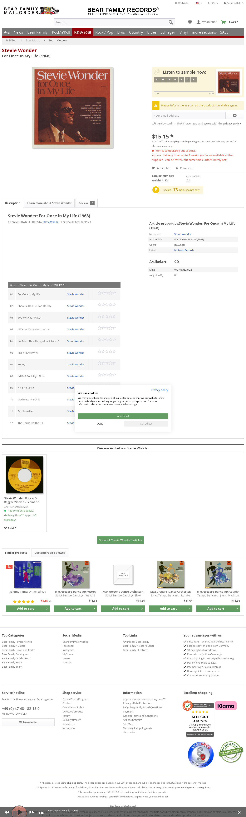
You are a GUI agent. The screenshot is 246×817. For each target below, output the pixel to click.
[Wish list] (190, 22)
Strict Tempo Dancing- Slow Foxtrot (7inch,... (123, 593)
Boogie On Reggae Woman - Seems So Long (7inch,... (21, 500)
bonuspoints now (189, 190)
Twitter (66, 658)
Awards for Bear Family (136, 641)
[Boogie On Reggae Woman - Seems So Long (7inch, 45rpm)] (24, 474)
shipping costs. (75, 782)
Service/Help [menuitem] (233, 3)
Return (66, 715)
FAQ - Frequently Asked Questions (142, 707)
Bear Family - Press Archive (17, 641)
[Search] (171, 22)
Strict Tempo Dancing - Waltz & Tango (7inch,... (75, 593)
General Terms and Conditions (140, 715)
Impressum (69, 728)
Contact (66, 703)
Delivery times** (71, 719)
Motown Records (184, 250)
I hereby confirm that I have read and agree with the (198, 123)
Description (12, 203)
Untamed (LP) (28, 591)
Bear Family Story (12, 662)
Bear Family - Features (135, 650)
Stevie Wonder (19, 50)
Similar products (16, 552)
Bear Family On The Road (16, 658)
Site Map (128, 724)
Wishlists (183, 3)
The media (129, 732)
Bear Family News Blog (75, 641)
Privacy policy (159, 390)
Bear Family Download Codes (18, 650)
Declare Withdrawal (123, 806)
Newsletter (68, 724)
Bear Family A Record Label (138, 645)
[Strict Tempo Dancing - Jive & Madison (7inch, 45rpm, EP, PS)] (218, 574)
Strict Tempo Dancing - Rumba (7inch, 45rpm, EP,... (170, 593)
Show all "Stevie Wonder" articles (120, 540)
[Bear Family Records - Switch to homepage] (32, 11)
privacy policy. (232, 123)
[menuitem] (114, 22)
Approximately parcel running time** (144, 699)
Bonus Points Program (75, 699)
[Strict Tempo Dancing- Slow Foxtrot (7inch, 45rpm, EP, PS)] (123, 574)
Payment (128, 711)
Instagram (68, 650)
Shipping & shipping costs (137, 728)
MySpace (67, 654)
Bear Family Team (12, 666)
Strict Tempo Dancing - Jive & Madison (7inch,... (218, 593)
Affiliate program (132, 719)
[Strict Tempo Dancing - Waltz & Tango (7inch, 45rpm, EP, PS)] (75, 574)
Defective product (72, 711)
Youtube (67, 662)
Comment (186, 168)
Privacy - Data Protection (137, 703)
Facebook (68, 645)
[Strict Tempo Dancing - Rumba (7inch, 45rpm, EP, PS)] (171, 574)
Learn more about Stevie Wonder (49, 203)
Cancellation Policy (73, 707)
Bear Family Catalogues (15, 654)
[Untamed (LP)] (28, 574)
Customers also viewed (50, 552)
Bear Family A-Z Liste (13, 645)
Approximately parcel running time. (191, 787)
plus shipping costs (175, 141)
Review (86, 203)
